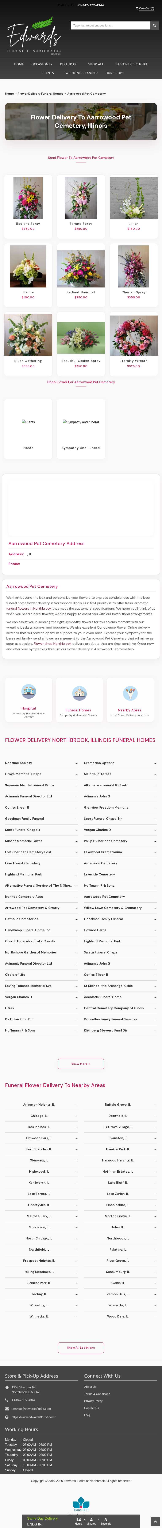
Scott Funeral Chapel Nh (103, 819)
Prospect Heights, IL (39, 1261)
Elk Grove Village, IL (118, 1127)
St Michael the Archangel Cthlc (108, 986)
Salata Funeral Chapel (101, 952)
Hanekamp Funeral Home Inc (27, 930)
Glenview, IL (39, 1160)
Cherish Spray (134, 292)
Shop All (96, 64)
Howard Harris (95, 930)
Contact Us (91, 1408)
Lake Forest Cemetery (22, 863)
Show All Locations (81, 1347)
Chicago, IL (39, 1116)
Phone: (14, 563)
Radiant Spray (28, 224)
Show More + (81, 1064)
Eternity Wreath (134, 361)
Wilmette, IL (117, 1305)
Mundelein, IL (39, 1227)
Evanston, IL (118, 1138)
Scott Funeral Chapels (22, 830)
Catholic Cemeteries (21, 919)
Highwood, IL (39, 1171)
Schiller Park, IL (39, 1283)
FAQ (87, 1415)
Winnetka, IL (39, 1316)
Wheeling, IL (39, 1305)
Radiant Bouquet (81, 292)
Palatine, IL (117, 1249)
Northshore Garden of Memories (31, 952)
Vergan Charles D (97, 830)
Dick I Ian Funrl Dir (19, 1019)
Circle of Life (15, 975)
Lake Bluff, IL (118, 1183)
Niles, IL (118, 1227)
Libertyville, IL (39, 1205)
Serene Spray (80, 224)
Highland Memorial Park (23, 874)
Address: (16, 554)
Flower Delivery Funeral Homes (40, 93)
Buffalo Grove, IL (118, 1105)
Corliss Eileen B (17, 807)
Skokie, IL (118, 1283)
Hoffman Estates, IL (118, 1171)
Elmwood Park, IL (39, 1138)
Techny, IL (39, 1294)
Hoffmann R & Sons (99, 885)
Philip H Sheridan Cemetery (105, 841)
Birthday (68, 64)
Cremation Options (99, 763)
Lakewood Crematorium (103, 852)
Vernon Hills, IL (118, 1294)
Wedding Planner (82, 73)
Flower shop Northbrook (53, 643)
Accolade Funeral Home (103, 997)
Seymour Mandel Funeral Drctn (29, 785)
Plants (48, 73)
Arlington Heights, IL (39, 1105)
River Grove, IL (118, 1261)
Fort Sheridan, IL (39, 1149)
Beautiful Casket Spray (81, 361)
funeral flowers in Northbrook (28, 608)
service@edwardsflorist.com (31, 1408)
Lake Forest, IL (39, 1194)
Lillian (134, 224)
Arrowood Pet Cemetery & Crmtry (32, 908)
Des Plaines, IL (39, 1127)
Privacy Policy (93, 1400)
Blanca (28, 292)
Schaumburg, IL (118, 1272)
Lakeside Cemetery (99, 874)
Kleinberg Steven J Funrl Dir (105, 1030)
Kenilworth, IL (39, 1183)
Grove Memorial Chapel (23, 774)
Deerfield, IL (117, 1116)
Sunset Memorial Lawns (23, 841)
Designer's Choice (131, 64)
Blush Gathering (28, 361)
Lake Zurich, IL (118, 1194)
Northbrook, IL (118, 1238)
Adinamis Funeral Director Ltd (28, 796)
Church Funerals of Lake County (30, 941)
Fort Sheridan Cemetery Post (28, 852)
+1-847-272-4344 (90, 5)
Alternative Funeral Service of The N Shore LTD (41, 885)
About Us (90, 1386)
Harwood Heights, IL (118, 1160)
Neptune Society (18, 763)
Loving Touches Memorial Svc (28, 986)
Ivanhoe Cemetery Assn (24, 897)
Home (19, 64)
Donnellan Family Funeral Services (110, 1019)
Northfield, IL (39, 1249)
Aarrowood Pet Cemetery (104, 897)
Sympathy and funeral (81, 448)
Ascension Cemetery (100, 863)
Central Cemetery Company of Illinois (114, 1008)
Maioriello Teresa (97, 774)
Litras (9, 1008)
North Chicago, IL (39, 1238)
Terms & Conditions (97, 1394)
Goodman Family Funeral (24, 819)
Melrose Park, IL (39, 1216)
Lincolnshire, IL (117, 1205)
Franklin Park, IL (118, 1149)
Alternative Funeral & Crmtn (106, 785)
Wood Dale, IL (117, 1316)
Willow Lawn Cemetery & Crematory (113, 908)
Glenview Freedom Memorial (106, 807)
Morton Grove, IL (118, 1216)
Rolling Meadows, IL (39, 1272)
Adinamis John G (97, 796)
